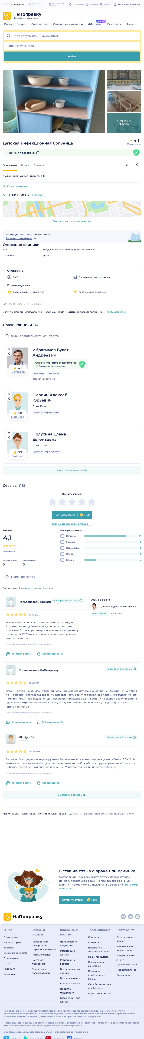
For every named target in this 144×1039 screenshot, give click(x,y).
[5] (15, 545)
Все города (123, 975)
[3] (9, 545)
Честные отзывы (41, 954)
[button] (72, 36)
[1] (4, 545)
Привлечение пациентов (68, 943)
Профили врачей (126, 964)
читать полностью (17, 638)
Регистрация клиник (68, 952)
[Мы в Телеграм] (123, 917)
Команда (93, 942)
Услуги (21, 24)
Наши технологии (98, 956)
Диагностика (39, 24)
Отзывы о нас (11, 958)
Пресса (8, 963)
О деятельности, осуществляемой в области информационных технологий (46, 1032)
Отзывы (39, 165)
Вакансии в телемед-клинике (98, 949)
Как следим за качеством (96, 964)
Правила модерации (67, 990)
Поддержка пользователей (41, 971)
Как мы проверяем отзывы (70, 523)
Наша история (12, 942)
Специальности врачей (125, 939)
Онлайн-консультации (68, 24)
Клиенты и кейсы (70, 983)
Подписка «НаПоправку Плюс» (96, 975)
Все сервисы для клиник (70, 971)
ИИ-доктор (95, 24)
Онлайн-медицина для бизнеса (99, 986)
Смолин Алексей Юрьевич (49, 398)
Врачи (8, 24)
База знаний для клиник (70, 999)
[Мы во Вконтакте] (130, 917)
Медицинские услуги (125, 957)
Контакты (9, 974)
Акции (130, 24)
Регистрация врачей (68, 961)
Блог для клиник (70, 978)
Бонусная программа (38, 961)
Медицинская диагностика (124, 948)
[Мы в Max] (137, 917)
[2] (7, 545)
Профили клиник (126, 969)
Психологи (114, 24)
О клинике (94, 937)
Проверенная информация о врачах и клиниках (44, 945)
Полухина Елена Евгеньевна (49, 437)
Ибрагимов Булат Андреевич (50, 353)
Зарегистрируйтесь (19, 238)
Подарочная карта (99, 993)
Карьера (9, 947)
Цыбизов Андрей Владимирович (118, 606)
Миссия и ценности (15, 952)
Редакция (9, 968)
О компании (11, 937)
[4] (12, 545)
